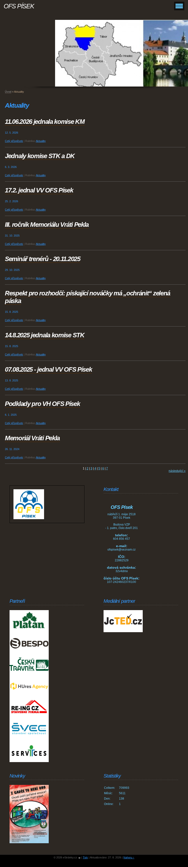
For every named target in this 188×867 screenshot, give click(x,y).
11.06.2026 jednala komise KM (45, 121)
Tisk (85, 857)
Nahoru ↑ (128, 857)
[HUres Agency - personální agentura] (29, 686)
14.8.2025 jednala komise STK (44, 335)
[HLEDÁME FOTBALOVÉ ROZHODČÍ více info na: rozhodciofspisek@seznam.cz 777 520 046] (29, 814)
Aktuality (41, 140)
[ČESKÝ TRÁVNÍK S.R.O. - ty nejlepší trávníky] (29, 665)
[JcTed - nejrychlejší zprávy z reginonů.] (123, 621)
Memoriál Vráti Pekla (32, 438)
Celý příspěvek (14, 140)
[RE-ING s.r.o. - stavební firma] (29, 707)
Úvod (8, 91)
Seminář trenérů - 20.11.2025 (42, 259)
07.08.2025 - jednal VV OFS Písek (48, 369)
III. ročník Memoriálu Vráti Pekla (47, 224)
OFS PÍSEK (19, 6)
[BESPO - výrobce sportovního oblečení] (29, 643)
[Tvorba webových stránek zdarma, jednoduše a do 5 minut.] (79, 858)
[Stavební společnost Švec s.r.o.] (29, 729)
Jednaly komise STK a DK (40, 156)
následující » (177, 471)
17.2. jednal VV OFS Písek (39, 190)
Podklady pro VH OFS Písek (42, 403)
